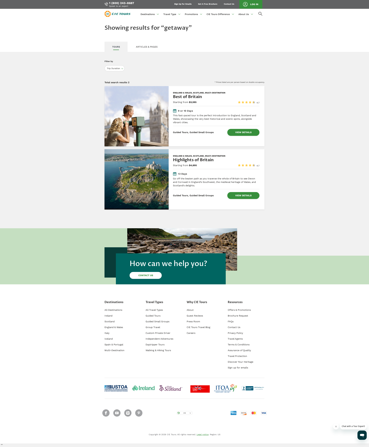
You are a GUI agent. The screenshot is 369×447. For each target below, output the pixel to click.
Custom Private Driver (158, 333)
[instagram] (127, 413)
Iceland (109, 338)
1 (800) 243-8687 (121, 3)
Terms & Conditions (239, 344)
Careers (191, 333)
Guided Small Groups (157, 321)
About (190, 310)
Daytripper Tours (155, 344)
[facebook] (106, 413)
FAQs (231, 321)
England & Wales (114, 327)
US (184, 413)
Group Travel (153, 327)
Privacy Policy (235, 333)
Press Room (193, 321)
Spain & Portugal (114, 344)
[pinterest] (138, 413)
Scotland (110, 321)
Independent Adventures (159, 338)
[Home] (117, 13)
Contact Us (229, 4)
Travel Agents (235, 338)
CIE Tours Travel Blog (198, 327)
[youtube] (117, 413)
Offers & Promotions (239, 310)
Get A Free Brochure (207, 4)
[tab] (116, 47)
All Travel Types (154, 310)
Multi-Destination (114, 350)
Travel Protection (237, 356)
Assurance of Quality (239, 350)
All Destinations (113, 310)
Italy (107, 333)
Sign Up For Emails (183, 4)
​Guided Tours (153, 315)
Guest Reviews (195, 315)
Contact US (145, 275)
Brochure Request (238, 315)
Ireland (108, 315)
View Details (243, 132)
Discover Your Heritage (240, 361)
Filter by (109, 61)
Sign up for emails (238, 367)
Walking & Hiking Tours (158, 350)
